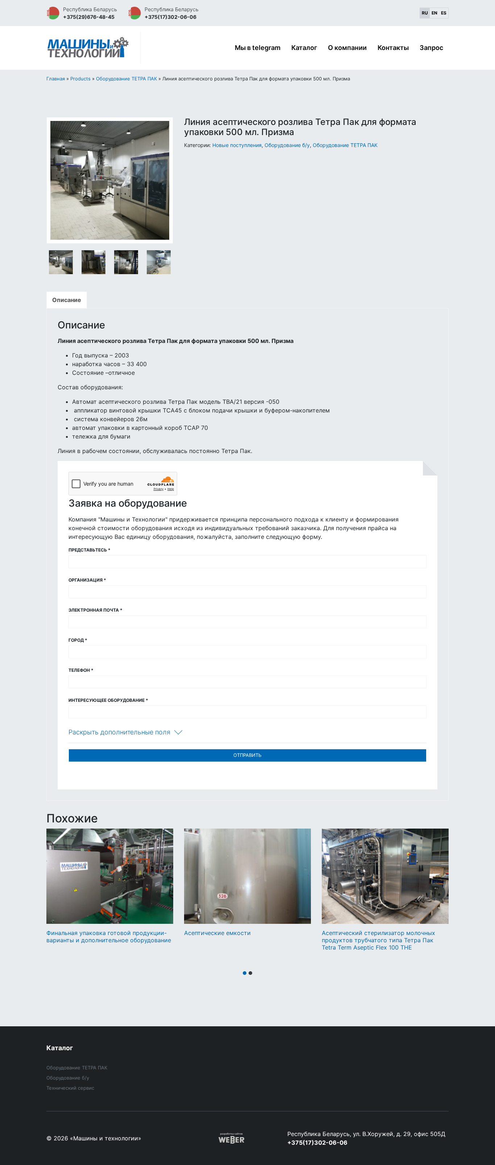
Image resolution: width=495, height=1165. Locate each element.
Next (162, 181)
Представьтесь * (89, 550)
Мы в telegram (257, 47)
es (443, 13)
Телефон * (80, 670)
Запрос (431, 47)
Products (80, 78)
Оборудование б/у (287, 145)
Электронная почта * (95, 610)
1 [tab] (244, 973)
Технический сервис (70, 1088)
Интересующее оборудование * (108, 700)
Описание (66, 299)
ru (425, 13)
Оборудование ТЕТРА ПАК (126, 78)
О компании (347, 47)
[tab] (66, 300)
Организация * (87, 580)
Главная (55, 78)
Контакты (393, 47)
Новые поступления (237, 145)
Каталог (304, 47)
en (434, 13)
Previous (57, 181)
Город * (77, 640)
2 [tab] (250, 973)
